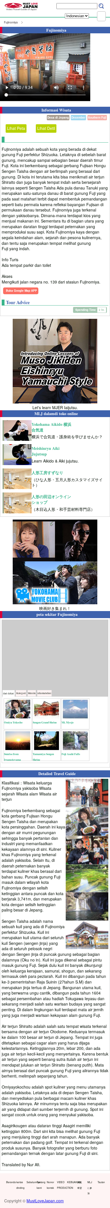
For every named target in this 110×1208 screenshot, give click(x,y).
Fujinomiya (11, 22)
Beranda (10, 1182)
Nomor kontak (50, 1184)
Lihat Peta (16, 128)
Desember (78, 117)
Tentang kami (40, 1184)
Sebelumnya (30, 1182)
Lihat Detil (46, 128)
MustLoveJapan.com (45, 1200)
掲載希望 (79, 1184)
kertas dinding (20, 1184)
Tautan (101, 1182)
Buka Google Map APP (21, 291)
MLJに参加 (89, 1187)
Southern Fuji (97, 117)
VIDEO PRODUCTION (61, 1184)
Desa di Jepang (58, 117)
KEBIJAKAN (71, 1182)
